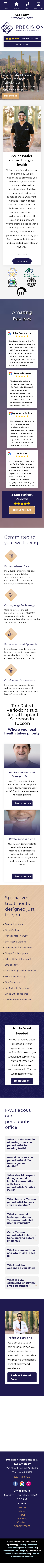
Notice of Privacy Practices (17, 1554)
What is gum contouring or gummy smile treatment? (21, 1282)
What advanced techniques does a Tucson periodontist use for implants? (20, 1218)
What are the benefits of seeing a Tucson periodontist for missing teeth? (21, 1144)
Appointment (22, 1525)
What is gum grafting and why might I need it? (21, 1253)
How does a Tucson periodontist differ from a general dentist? (20, 1162)
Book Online (10, 96)
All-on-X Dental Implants (18, 959)
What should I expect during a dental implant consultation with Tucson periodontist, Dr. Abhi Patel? (21, 1182)
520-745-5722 (22, 18)
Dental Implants (14, 924)
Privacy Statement (28, 1545)
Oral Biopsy (11, 965)
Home (22, 1507)
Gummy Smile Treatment (19, 947)
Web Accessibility (28, 1548)
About (22, 1511)
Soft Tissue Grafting (16, 941)
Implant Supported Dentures (21, 970)
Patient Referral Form (21, 1377)
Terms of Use (12, 1548)
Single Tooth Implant (16, 953)
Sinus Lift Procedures (16, 994)
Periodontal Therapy (16, 936)
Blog (22, 1514)
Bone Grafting (12, 930)
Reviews (22, 1518)
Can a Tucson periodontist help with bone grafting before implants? (21, 1236)
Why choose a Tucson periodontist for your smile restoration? (21, 1202)
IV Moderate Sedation (17, 988)
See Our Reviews (22, 510)
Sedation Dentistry (15, 976)
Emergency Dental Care (18, 999)
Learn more (22, 261)
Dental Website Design (14, 1551)
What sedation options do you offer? (21, 1266)
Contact (22, 1522)
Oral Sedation (12, 982)
